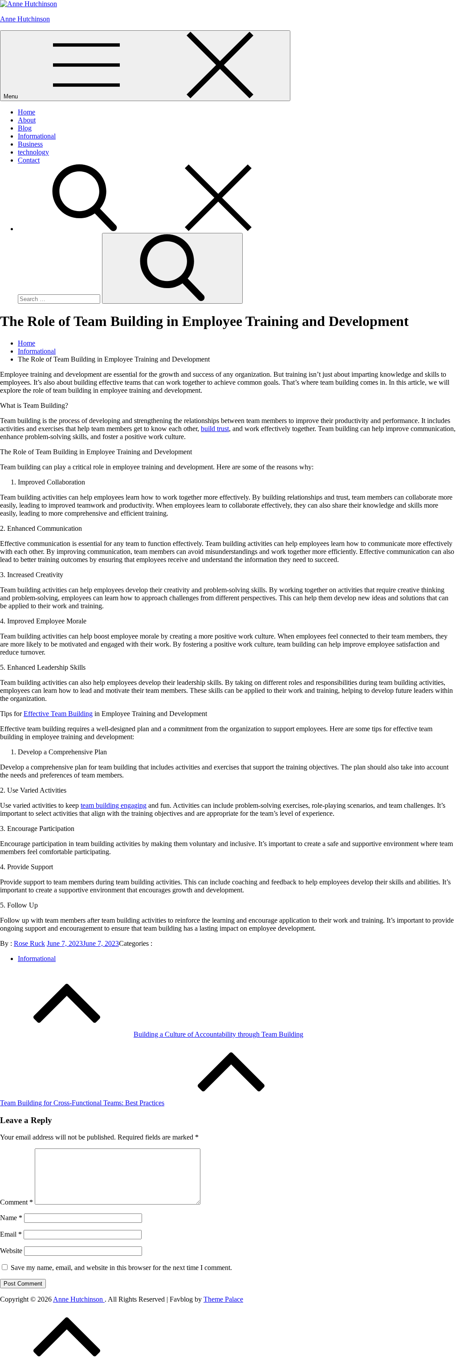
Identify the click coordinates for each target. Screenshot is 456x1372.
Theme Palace (223, 1299)
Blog (25, 128)
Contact (29, 160)
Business (30, 144)
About (27, 120)
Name (11, 1217)
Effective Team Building (58, 713)
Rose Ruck (29, 943)
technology (33, 152)
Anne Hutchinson (25, 19)
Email (11, 1234)
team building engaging (114, 805)
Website (11, 1250)
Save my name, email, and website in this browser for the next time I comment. (121, 1267)
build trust (215, 428)
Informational (37, 136)
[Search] (151, 228)
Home (26, 112)
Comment (16, 1202)
